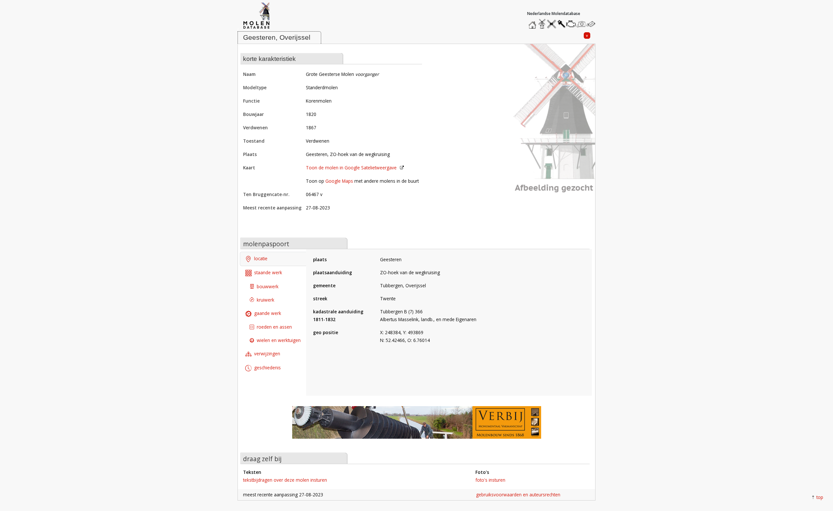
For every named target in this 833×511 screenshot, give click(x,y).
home (533, 22)
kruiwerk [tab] (265, 300)
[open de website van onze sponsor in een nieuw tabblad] (416, 426)
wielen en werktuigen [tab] (279, 340)
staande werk (268, 272)
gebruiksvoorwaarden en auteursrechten (518, 494)
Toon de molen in (351, 167)
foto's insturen (490, 480)
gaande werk (267, 313)
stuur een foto (581, 24)
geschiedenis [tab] (267, 367)
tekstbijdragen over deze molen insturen (285, 480)
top (819, 497)
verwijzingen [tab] (267, 353)
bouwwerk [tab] (268, 286)
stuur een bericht (592, 24)
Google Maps (339, 181)
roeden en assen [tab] (274, 327)
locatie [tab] (260, 258)
